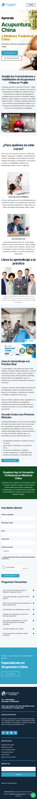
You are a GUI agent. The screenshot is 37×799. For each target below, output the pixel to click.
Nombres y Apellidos (7, 514)
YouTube (7, 733)
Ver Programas (10, 674)
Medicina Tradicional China (24, 441)
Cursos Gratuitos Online (8, 749)
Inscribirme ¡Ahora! (9, 53)
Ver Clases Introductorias (11, 58)
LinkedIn (3, 733)
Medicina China (9, 791)
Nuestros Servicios (6, 747)
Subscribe (19, 774)
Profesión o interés (7, 547)
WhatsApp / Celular (7, 522)
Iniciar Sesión (5, 754)
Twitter (15, 733)
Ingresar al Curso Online (8, 757)
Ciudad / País (5, 539)
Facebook (11, 733)
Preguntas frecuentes (7, 745)
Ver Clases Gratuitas (10, 460)
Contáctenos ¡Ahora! (7, 752)
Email (3, 531)
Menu (32, 5)
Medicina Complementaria (18, 794)
